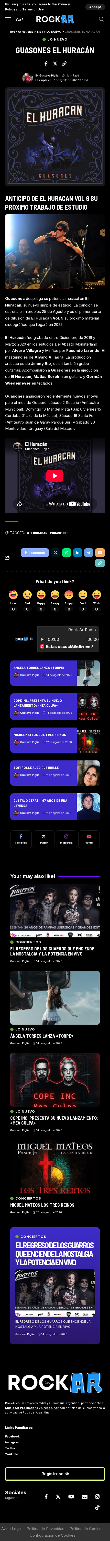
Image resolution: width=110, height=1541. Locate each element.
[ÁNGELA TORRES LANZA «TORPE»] (88, 673)
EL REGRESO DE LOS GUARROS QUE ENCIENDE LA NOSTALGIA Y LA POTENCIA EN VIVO (54, 1253)
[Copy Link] (64, 63)
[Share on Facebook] (46, 63)
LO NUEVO (57, 39)
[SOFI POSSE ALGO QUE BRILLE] (88, 773)
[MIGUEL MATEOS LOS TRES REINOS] (88, 740)
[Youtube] (89, 839)
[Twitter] (43, 839)
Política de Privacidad (45, 1528)
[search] (101, 19)
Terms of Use (33, 9)
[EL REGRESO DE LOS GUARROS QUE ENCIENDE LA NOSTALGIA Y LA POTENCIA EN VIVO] (55, 1293)
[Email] (100, 552)
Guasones (15, 396)
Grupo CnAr (50, 1408)
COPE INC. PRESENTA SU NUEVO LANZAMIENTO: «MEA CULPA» (38, 703)
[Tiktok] (97, 1507)
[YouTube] (71, 1496)
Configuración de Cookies (52, 1535)
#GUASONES (59, 533)
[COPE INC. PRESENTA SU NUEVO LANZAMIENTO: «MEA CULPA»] (88, 706)
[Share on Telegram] (88, 552)
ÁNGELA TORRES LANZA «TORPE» (39, 667)
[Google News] (84, 1496)
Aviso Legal (11, 1528)
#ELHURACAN (37, 533)
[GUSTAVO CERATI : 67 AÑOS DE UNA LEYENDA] (88, 806)
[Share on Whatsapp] (66, 552)
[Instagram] (66, 839)
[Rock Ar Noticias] (55, 19)
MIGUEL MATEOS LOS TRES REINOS (40, 734)
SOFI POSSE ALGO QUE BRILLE (36, 767)
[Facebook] (21, 839)
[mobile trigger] (9, 19)
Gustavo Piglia (49, 75)
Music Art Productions (21, 1408)
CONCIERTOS (33, 1236)
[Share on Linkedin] (77, 552)
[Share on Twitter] (55, 63)
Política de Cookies (87, 1528)
